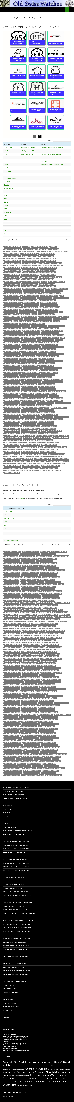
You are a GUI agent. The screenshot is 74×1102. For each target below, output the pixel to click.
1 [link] (66, 240)
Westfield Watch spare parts (50, 465)
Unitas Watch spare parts (12, 451)
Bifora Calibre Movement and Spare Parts (16, 856)
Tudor (5, 219)
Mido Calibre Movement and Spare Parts (15, 935)
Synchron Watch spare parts (13, 442)
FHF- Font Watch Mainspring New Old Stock (17, 326)
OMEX (6, 230)
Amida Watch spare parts (28, 253)
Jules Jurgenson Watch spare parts (15, 361)
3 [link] (52, 544)
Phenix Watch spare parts (12, 409)
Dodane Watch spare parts (12, 300)
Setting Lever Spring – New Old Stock (52, 164)
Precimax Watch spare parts (13, 414)
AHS (5, 525)
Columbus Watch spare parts (13, 291)
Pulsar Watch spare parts (49, 414)
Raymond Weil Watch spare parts (14, 419)
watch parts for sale (11, 766)
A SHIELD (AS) (8, 511)
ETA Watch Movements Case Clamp (51, 154)
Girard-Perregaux (9, 188)
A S (5, 533)
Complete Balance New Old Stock (33, 291)
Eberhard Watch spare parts (49, 305)
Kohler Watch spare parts (12, 365)
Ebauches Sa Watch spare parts (13, 305)
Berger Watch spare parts (48, 270)
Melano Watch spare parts (47, 384)
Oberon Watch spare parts (12, 400)
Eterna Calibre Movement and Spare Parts (16, 892)
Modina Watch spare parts (30, 389)
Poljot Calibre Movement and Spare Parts (16, 949)
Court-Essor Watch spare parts (51, 293)
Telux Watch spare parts (12, 444)
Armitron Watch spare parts (30, 258)
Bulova (59, 277)
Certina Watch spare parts (29, 284)
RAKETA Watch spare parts (44, 416)
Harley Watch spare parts (12, 344)
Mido (5, 198)
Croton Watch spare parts (12, 295)
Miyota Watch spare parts (12, 389)
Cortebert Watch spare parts (13, 293)
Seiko (5, 208)
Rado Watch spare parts (28, 416)
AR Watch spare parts (47, 256)
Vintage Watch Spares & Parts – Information (16, 787)
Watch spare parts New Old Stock (31, 27)
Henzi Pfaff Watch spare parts (31, 347)
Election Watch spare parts (29, 307)
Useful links (7, 1014)
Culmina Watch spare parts (30, 295)
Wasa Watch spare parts (39, 461)
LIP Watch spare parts (11, 375)
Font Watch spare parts (30, 328)
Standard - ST (8, 212)
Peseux (6, 205)
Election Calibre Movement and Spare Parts (16, 884)
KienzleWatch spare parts (46, 363)
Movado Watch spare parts (57, 391)
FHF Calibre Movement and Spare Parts (15, 909)
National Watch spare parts (13, 396)
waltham (7, 461)
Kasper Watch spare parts (29, 363)
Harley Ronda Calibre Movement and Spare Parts (18, 920)
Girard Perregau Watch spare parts (40, 335)
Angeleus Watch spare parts (47, 253)
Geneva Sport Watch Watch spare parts (16, 335)
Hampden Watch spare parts (32, 342)
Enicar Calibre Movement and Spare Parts (16, 888)
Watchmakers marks (9, 1003)
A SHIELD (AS (8, 147)
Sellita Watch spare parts (12, 433)
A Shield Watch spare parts (40, 246)
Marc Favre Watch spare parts (53, 379)
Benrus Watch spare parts (30, 270)
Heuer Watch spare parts (12, 349)
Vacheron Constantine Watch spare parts (34, 454)
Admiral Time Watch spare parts (49, 249)
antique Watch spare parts (12, 256)
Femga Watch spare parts (44, 321)
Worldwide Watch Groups (11, 1006)
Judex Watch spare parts (46, 358)
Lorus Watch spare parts (28, 377)
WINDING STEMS (9, 518)
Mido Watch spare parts (29, 386)
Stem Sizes (6, 1017)
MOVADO (44, 391)
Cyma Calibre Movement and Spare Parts (15, 877)
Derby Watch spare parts (28, 298)
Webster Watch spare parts (12, 465)
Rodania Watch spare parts (32, 426)
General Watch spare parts (50, 333)
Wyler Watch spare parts (50, 468)
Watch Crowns (7, 809)
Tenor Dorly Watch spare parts (30, 444)
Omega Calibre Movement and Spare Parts (16, 841)
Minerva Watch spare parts (47, 386)
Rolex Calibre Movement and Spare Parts (15, 956)
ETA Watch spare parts (23, 314)
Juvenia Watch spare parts (54, 361)
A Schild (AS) (26, 246)
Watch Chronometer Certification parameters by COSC (20, 996)
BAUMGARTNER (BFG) (11, 540)
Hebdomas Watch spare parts (30, 344)
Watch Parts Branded (34, 463)
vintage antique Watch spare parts (51, 456)
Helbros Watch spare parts (49, 344)
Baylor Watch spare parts (29, 267)
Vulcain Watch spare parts (61, 458)
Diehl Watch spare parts (61, 298)
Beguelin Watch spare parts (48, 267)
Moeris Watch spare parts (47, 389)
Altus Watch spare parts (12, 253)
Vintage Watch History (10, 985)
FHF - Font (7, 181)
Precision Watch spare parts (31, 414)
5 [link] (58, 544)
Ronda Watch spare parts (12, 428)
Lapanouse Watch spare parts (53, 368)
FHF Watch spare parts (11, 323)
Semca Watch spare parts (29, 433)
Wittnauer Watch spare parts (31, 468)
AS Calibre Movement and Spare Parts (14, 834)
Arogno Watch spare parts (12, 260)
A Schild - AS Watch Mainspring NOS (18, 1075)
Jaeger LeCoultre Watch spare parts (47, 356)
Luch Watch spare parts (45, 377)
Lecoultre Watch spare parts (48, 370)
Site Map (5, 823)
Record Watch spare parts (12, 421)
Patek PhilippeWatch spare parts (32, 407)
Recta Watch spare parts (29, 421)
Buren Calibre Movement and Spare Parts (16, 863)
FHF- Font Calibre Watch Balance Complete (32, 323)
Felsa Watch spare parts (27, 321)
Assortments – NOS (9, 820)
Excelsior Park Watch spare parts (49, 316)
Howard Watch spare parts (29, 349)
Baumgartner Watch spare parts (52, 265)
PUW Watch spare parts (11, 416)
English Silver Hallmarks (10, 992)
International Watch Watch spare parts (35, 354)
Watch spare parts (48, 463)
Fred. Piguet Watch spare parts (13, 333)
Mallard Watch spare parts (34, 379)
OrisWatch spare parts (11, 405)
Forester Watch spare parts (13, 330)
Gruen (63, 337)
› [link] (69, 240)
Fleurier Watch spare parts (56, 326)
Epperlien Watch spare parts (28, 312)
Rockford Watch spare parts (13, 426)
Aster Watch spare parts (48, 260)
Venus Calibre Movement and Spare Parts (15, 974)
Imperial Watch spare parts (47, 351)
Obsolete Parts (27, 698)
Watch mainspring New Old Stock (13, 795)
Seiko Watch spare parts (55, 430)
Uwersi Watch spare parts (12, 454)
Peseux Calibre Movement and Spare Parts (16, 945)
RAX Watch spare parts (61, 416)
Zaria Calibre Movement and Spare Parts (15, 978)
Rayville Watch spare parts (34, 419)
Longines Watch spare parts (47, 375)
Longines (6, 191)
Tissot (5, 215)
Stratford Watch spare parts (13, 440)
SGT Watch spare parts (11, 435)
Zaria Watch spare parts (12, 470)
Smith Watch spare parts (44, 435)
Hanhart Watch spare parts (51, 342)
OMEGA (43, 400)
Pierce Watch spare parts (46, 409)
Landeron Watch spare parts (13, 368)
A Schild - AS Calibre (36, 1068)
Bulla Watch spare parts (47, 277)
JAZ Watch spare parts (11, 358)
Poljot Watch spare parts (47, 412)
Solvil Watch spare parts (61, 435)
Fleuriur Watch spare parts (12, 328)
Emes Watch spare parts (27, 309)
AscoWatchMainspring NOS (31, 260)
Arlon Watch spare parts (12, 258)
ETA (5, 161)
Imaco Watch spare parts (12, 351)
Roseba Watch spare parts (29, 428)
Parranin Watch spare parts (13, 407)
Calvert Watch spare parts (12, 281)
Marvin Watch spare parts (12, 382)
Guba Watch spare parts (29, 340)
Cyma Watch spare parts (11, 298)
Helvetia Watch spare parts (12, 347)
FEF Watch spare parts (60, 319)
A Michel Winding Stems (36, 1066)
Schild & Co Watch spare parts (30, 430)
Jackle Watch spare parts (27, 356)
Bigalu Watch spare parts (12, 274)
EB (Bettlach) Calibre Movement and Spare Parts (18, 881)
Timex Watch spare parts (29, 447)
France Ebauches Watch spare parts (52, 330)
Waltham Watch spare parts (21, 461)
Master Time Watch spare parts (31, 382)
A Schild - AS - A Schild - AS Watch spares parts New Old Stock (37, 1061)
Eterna (6, 164)
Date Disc (6, 816)
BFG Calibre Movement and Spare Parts (15, 852)
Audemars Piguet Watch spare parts (33, 263)
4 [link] (55, 544)
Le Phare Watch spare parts (30, 370)
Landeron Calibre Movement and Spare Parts (17, 927)
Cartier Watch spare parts (56, 281)
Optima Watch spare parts (12, 403)
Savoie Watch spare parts (12, 430)
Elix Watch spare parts (11, 309)
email (22, 498)
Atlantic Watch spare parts (13, 263)
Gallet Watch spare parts (32, 333)
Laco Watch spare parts (46, 365)
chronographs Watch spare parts (33, 288)
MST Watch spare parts (26, 393)
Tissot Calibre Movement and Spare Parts (15, 845)
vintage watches (27, 458)
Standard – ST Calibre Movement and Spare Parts (18, 960)
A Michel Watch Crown (65, 1066)
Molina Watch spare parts (12, 391)
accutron (53, 246)
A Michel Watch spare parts (12, 246)
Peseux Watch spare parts (58, 407)
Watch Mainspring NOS (28, 147)
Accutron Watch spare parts (13, 249)
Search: (50, 140)
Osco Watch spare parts (27, 405)
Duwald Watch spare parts (49, 302)
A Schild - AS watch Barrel (20, 1071)
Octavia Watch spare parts (30, 400)
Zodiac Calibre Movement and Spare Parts (16, 848)
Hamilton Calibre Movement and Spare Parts (17, 917)
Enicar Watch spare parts (50, 309)
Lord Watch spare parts (11, 377)
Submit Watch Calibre (9, 988)
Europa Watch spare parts (12, 316)
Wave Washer (45, 161)
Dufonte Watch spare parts (47, 300)
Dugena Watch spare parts (12, 302)
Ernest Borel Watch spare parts (48, 312)
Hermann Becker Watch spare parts (53, 347)
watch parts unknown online (13, 768)
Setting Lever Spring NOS (28, 154)
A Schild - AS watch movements (51, 1066)
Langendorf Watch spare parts (33, 368)
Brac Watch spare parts (11, 277)
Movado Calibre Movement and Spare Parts (16, 938)
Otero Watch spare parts (44, 405)
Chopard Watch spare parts (13, 288)
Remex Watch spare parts (46, 421)
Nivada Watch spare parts (37, 398)
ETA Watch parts (9, 314)
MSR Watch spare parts (11, 393)
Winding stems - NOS (27, 151)
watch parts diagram (49, 763)
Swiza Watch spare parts (45, 440)
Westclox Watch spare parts (31, 465)
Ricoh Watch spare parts (28, 423)
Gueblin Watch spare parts (46, 340)
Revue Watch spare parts (12, 423)
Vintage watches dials (10, 802)
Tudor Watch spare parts (12, 449)
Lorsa (5, 195)
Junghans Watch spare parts (36, 361)
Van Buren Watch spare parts (13, 456)
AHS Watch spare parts (27, 251)
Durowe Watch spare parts (30, 302)
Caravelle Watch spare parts (31, 281)
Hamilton (6, 185)
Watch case (6, 813)
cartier (44, 281)
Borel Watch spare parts (48, 274)
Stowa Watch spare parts (60, 437)
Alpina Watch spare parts (60, 251)
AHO (5, 522)
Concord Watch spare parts (54, 291)
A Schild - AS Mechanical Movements (52, 1078)
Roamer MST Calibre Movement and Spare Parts (17, 953)
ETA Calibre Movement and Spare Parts (15, 838)
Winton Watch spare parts (12, 468)
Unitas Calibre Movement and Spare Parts (16, 963)
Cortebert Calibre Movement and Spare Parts (17, 874)
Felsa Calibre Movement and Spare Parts (15, 906)
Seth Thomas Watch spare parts (48, 433)
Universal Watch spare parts (30, 451)
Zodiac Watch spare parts (12, 472)
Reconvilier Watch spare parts (53, 419)
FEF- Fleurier (8, 171)
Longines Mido (32, 375)
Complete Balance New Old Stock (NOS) (53, 147)
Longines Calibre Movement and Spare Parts (16, 931)
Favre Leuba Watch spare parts (13, 319)
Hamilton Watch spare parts (13, 342)
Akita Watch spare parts (43, 251)
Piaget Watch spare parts (29, 409)
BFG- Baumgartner (9, 151)
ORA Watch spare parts (29, 403)
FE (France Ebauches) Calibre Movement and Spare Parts (20, 899)
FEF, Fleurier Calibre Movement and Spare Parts (17, 902)
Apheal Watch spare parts (30, 256)
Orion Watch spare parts (63, 403)
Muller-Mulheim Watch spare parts (46, 393)
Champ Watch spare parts (12, 286)
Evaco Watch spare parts (29, 316)
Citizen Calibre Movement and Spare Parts (16, 870)
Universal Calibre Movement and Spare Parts (17, 967)
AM (5, 528)
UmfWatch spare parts (50, 449)
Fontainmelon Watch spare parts (49, 328)
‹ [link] (42, 544)
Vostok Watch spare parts (42, 458)
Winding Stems (7, 805)
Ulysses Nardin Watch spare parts (31, 449)
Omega (6, 202)
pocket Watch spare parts (29, 412)
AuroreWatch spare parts (54, 263)
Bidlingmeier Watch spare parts (46, 272)
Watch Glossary (8, 999)
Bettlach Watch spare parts (13, 272)
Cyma (61, 295)
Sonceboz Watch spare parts (13, 437)
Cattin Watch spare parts (12, 284)
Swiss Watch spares (29, 440)
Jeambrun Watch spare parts (28, 358)
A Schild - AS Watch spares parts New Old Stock (14, 1069)
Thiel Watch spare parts (49, 444)
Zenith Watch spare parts (28, 470)
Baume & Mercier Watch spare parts (30, 265)
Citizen (6, 154)
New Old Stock (7, 1010)
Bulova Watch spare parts (12, 279)
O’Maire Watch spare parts (55, 398)
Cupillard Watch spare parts (49, 295)
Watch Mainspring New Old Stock (58, 461)
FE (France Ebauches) (10, 178)
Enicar (6, 158)
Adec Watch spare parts (31, 249)
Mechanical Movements (29, 384)
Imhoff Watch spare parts (29, 351)
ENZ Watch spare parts (11, 312)
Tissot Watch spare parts (52, 447)
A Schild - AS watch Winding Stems (33, 1081)
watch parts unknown (51, 766)
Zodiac (6, 234)
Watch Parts (21, 463)
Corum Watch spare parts (31, 293)
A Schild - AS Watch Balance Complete (22, 1066)
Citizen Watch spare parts (59, 288)
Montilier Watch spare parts (30, 391)
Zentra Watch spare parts (46, 470)
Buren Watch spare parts (29, 279)
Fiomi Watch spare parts (39, 326)
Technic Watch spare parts (50, 442)
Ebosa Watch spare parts (12, 307)
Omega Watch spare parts (54, 400)
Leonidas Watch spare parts (31, 372)
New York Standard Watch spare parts (16, 398)
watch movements (10, 463)
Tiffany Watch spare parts (12, 447)
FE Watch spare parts (45, 319)
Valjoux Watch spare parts (57, 454)
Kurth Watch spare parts (29, 365)
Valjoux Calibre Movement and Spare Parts (16, 971)
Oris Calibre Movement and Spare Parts (15, 942)
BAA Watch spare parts (11, 265)
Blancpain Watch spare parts (30, 274)
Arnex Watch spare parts (48, 258)
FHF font (56, 321)
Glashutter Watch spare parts (13, 337)
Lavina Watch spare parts (12, 370)
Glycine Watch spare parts (32, 337)
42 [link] (66, 544)
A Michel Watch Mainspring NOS (24, 1085)
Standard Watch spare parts (42, 437)
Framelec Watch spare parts (31, 330)
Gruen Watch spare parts (12, 340)
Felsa (5, 174)
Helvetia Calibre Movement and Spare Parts (16, 924)
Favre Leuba (7, 168)
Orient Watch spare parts (45, 403)
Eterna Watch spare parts (46, 314)
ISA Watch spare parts (11, 356)
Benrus (6, 537)
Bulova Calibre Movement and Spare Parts (16, 859)
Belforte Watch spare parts (13, 270)
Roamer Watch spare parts (46, 423)
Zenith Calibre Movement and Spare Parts (16, 981)
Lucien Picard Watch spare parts (14, 379)
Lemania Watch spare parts (12, 372)
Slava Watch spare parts (27, 435)
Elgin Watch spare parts (53, 307)
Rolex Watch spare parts (49, 426)
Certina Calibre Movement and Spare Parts (16, 866)
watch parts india (25, 766)
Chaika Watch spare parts (47, 284)
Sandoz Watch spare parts (47, 428)
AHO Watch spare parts (11, 251)
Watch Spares (60, 463)
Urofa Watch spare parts (48, 451)
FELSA (15, 321)
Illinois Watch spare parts (47, 349)
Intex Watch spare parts (56, 354)
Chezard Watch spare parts (47, 286)
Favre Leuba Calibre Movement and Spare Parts (17, 895)
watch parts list (37, 766)
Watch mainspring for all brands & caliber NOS (17, 830)
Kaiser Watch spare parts (12, 363)
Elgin (41, 307)
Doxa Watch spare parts (30, 300)
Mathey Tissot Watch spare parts (52, 382)
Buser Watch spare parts (47, 279)
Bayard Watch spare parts (12, 267)
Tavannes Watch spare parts (32, 442)
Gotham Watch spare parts (50, 337)
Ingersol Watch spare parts (13, 354)
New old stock (54, 396)
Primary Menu (71, 9)
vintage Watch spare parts (12, 458)
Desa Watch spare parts (45, 298)
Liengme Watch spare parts (49, 372)
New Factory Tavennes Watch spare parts (35, 396)
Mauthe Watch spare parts (12, 384)
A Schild (8, 1065)
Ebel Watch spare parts (31, 305)
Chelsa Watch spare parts (29, 286)
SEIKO (43, 430)
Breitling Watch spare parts (29, 277)
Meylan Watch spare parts (12, 386)
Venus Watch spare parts (31, 456)
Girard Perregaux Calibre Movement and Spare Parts (19, 913)
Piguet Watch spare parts (12, 412)
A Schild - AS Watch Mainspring (34, 1078)
